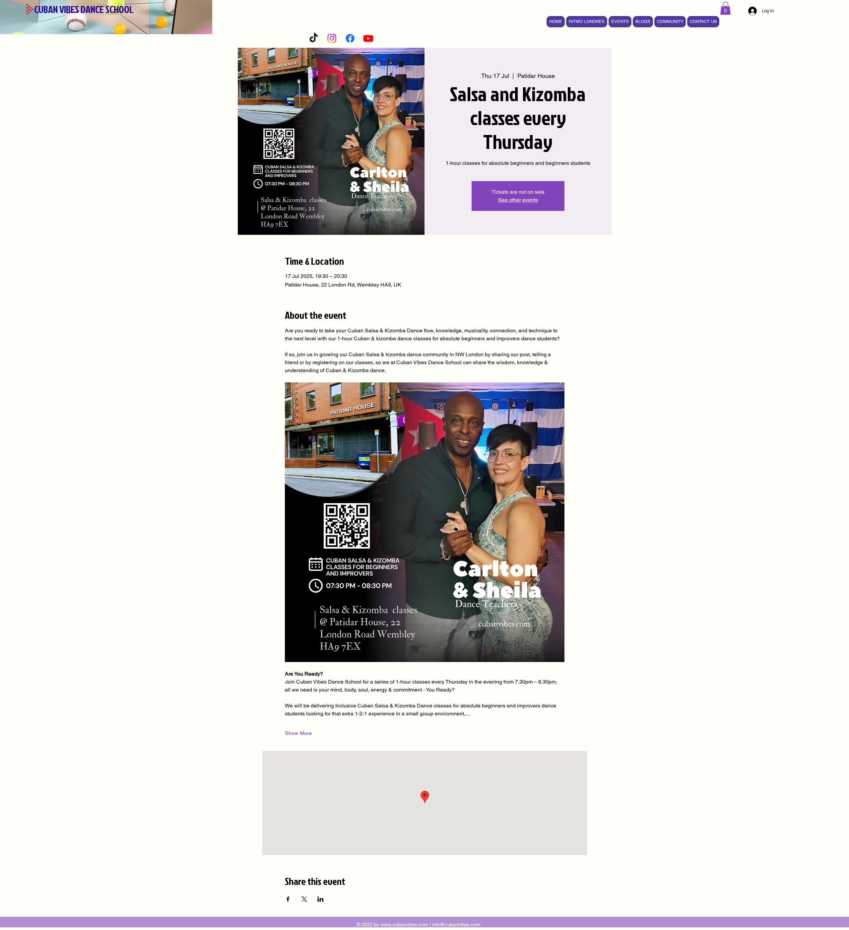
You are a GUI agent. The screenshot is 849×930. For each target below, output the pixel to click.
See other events (518, 200)
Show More (298, 733)
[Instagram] (332, 38)
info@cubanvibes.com (456, 924)
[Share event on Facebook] (288, 899)
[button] (725, 8)
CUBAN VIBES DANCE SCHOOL (83, 9)
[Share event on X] (304, 899)
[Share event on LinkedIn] (320, 899)
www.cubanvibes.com (404, 924)
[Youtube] (368, 38)
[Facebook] (350, 38)
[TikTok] (313, 38)
